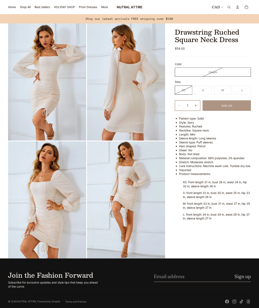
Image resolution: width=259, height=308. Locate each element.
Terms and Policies (75, 301)
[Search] (229, 7)
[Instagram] (234, 301)
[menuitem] (104, 7)
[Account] (237, 7)
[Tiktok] (241, 301)
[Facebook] (227, 301)
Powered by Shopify (48, 301)
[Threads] (248, 301)
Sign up (243, 276)
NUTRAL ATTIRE (26, 301)
